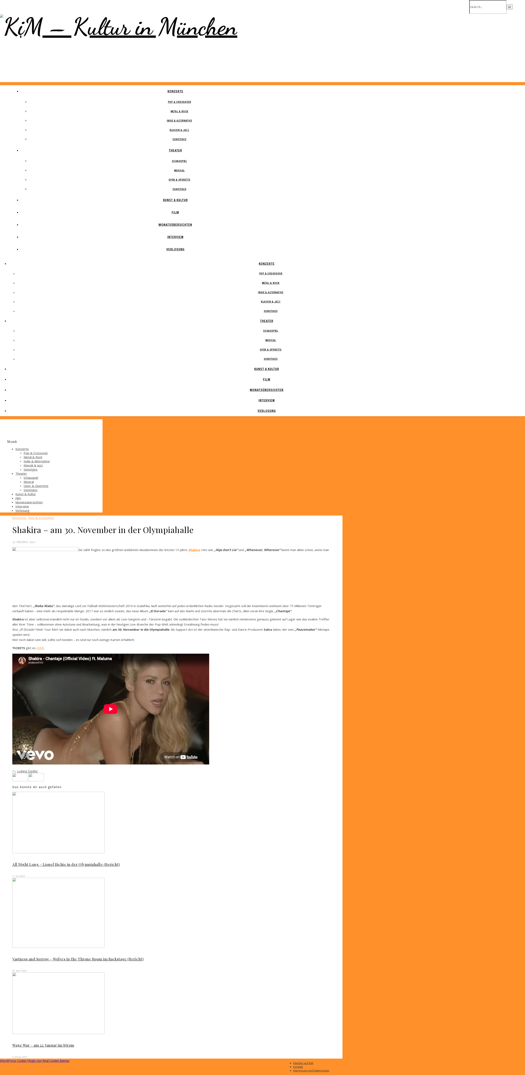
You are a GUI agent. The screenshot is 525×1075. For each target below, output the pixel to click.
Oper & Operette (179, 179)
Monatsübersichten (175, 225)
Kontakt (298, 1067)
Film (175, 212)
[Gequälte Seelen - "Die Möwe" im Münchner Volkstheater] (20, 780)
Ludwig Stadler (27, 771)
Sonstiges (179, 139)
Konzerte (175, 91)
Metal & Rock (179, 111)
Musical (179, 170)
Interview (175, 237)
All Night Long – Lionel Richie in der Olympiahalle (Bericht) (66, 864)
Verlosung (175, 249)
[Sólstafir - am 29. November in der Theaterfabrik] (36, 780)
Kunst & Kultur (175, 200)
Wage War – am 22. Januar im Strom (43, 1045)
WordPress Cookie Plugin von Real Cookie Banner (35, 1061)
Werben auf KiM (303, 1063)
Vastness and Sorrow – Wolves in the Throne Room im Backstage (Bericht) (78, 959)
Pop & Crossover (179, 102)
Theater (175, 150)
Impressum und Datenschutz (311, 1070)
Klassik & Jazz (179, 130)
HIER (40, 648)
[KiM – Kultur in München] (118, 26)
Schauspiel (179, 161)
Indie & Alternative (179, 120)
